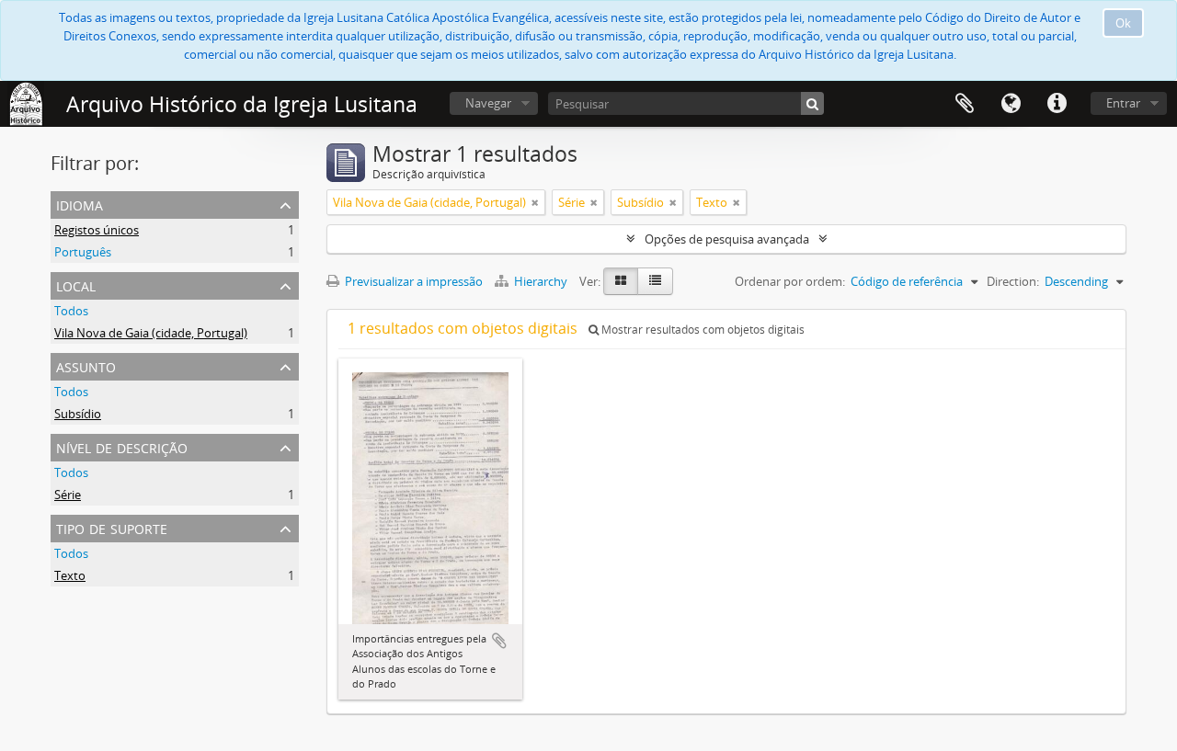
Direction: (1013, 281)
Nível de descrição (122, 446)
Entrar (1123, 103)
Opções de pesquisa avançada (727, 239)
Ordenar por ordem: (790, 281)
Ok (1123, 23)
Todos (71, 310)
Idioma (1011, 104)
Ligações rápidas (1057, 104)
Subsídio (77, 413)
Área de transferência (965, 104)
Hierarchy (540, 281)
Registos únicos (96, 230)
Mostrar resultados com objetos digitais (702, 329)
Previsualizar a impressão (412, 281)
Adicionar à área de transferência (499, 641)
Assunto (86, 365)
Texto (70, 575)
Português (82, 252)
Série (67, 494)
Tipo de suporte (111, 527)
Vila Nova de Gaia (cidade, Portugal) (150, 332)
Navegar (488, 103)
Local (76, 284)
